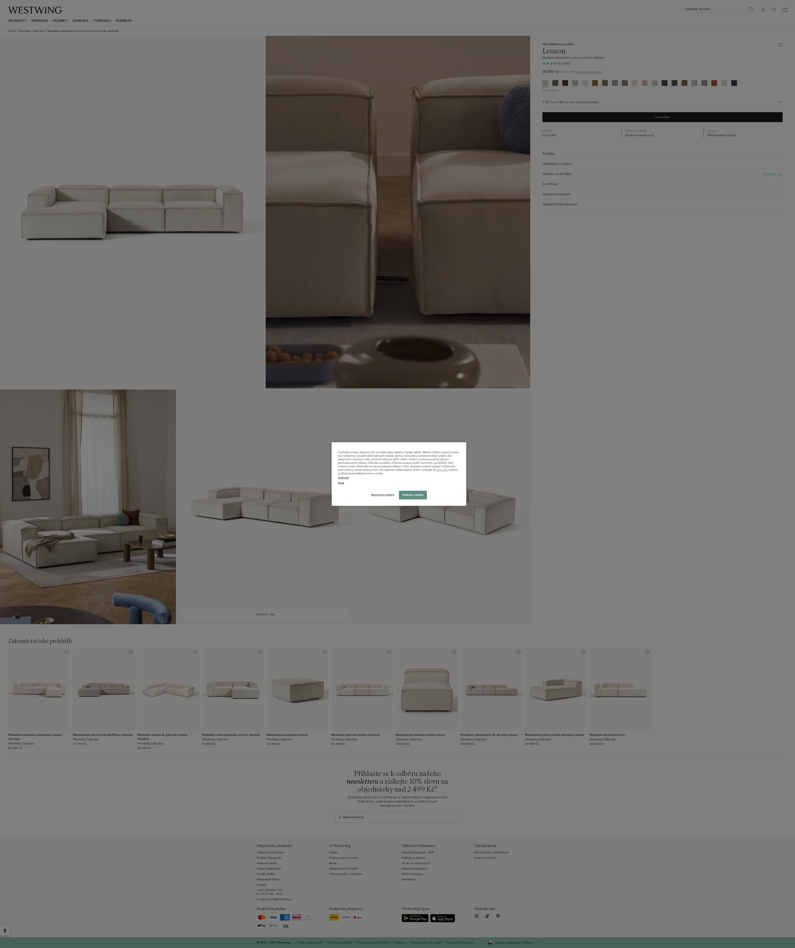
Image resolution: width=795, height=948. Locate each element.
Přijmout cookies (413, 494)
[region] (399, 474)
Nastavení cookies (382, 494)
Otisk (341, 482)
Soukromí (343, 477)
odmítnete (441, 469)
